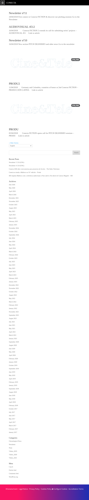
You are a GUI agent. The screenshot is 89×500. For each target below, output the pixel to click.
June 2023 (12, 265)
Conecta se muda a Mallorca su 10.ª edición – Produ (25, 172)
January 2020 (13, 362)
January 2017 (13, 432)
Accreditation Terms (76, 489)
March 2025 (12, 218)
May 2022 (12, 298)
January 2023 (13, 282)
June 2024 (12, 241)
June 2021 (12, 325)
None (10, 448)
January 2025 (13, 225)
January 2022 (13, 308)
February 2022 (13, 305)
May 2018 (12, 399)
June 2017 (12, 415)
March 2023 (12, 275)
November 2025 (14, 201)
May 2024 (12, 245)
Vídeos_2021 (13, 458)
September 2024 (14, 235)
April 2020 (12, 355)
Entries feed (12, 470)
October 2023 (13, 258)
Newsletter (12, 444)
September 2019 (14, 368)
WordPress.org (13, 477)
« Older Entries (13, 143)
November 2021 (14, 312)
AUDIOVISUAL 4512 (22, 26)
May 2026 (12, 188)
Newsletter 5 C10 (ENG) (16, 162)
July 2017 (12, 412)
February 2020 (13, 358)
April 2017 (12, 422)
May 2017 (12, 419)
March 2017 (12, 425)
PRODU (13, 129)
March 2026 (12, 195)
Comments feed (13, 473)
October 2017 (13, 409)
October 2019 (13, 365)
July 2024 (12, 238)
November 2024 (14, 228)
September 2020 (14, 342)
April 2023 (12, 271)
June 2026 (12, 185)
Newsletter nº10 (18, 40)
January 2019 (13, 385)
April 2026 (12, 191)
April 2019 (12, 379)
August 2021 (13, 318)
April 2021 (12, 332)
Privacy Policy (34, 489)
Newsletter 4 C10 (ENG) (16, 165)
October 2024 (13, 231)
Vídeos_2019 (13, 451)
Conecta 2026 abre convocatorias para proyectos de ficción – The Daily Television (34, 169)
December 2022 (14, 285)
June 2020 (12, 348)
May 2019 (12, 375)
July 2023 (12, 261)
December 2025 (14, 198)
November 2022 (14, 288)
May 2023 (12, 268)
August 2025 (13, 208)
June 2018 (12, 395)
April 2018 (12, 402)
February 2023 (13, 278)
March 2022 (12, 302)
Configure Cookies (60, 489)
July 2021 (12, 322)
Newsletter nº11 (18, 13)
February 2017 (13, 429)
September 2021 (14, 315)
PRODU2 (14, 83)
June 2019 (12, 372)
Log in (11, 467)
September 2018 (14, 389)
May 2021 (12, 328)
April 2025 (12, 215)
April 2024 (12, 248)
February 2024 (13, 255)
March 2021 (12, 335)
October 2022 (13, 292)
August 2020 (13, 345)
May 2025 (12, 211)
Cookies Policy (46, 489)
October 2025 (13, 204)
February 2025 (13, 221)
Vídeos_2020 (13, 454)
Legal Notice (23, 489)
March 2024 (12, 251)
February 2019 (13, 382)
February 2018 (13, 405)
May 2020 (12, 352)
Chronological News (15, 441)
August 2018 (13, 392)
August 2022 (13, 295)
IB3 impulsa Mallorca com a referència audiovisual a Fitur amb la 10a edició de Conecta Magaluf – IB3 (41, 176)
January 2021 (13, 338)
